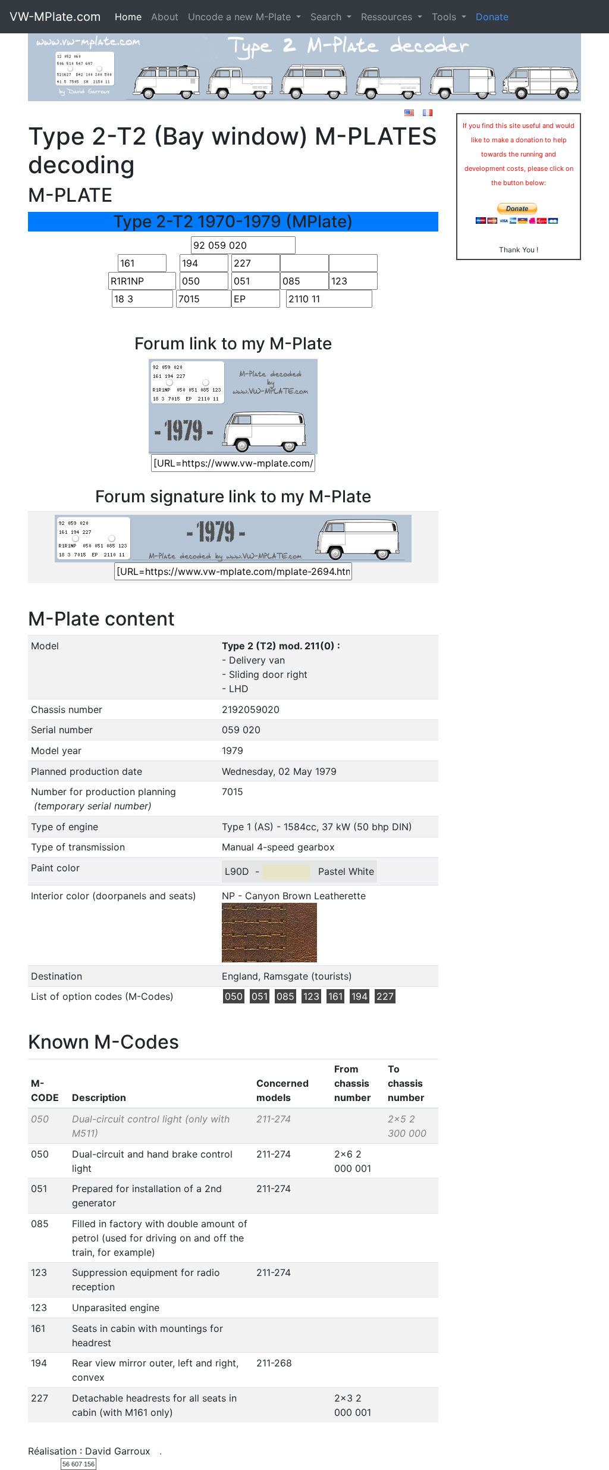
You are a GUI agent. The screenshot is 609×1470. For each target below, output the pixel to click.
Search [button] (327, 17)
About (164, 17)
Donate (492, 17)
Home (128, 17)
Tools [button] (445, 17)
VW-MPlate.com (55, 17)
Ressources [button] (388, 17)
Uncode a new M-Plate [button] (241, 17)
